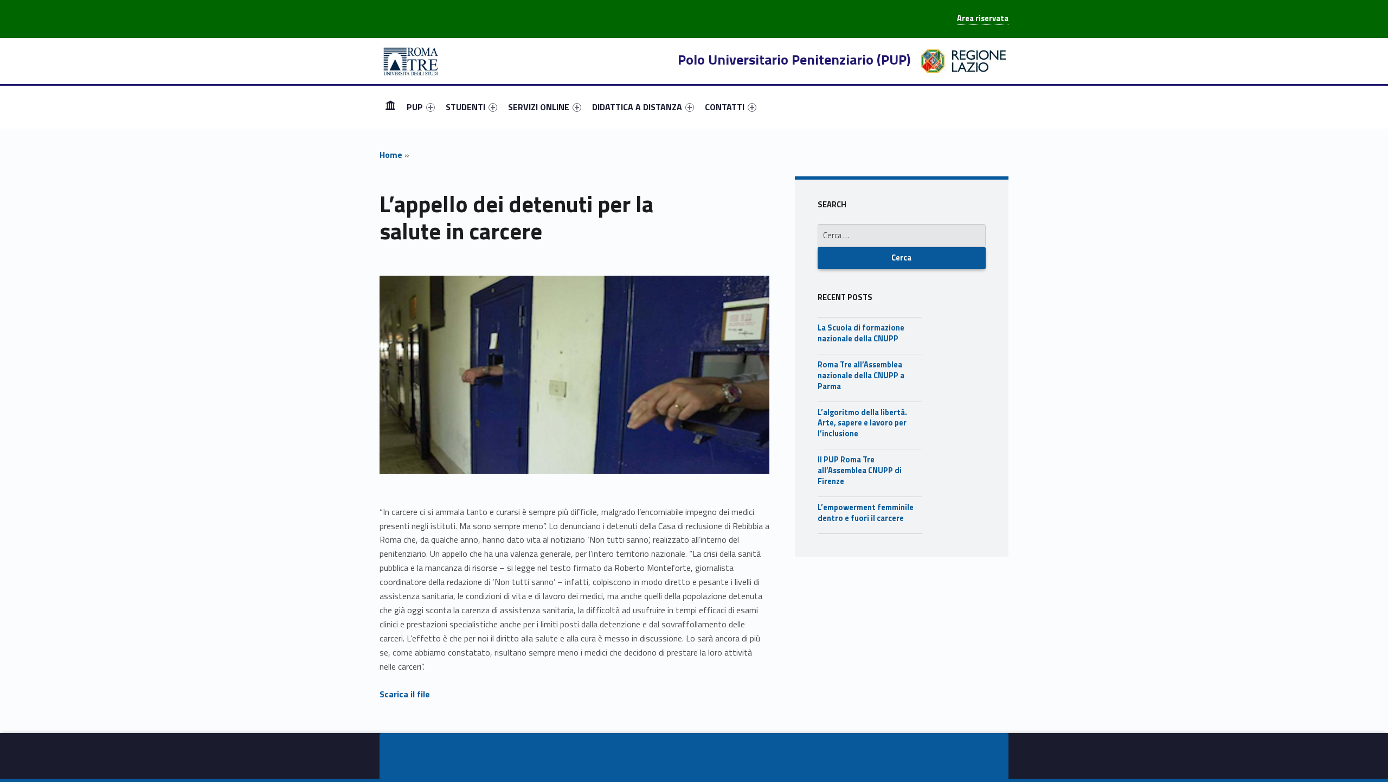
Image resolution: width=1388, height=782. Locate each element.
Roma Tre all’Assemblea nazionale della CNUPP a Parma (861, 375)
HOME (390, 107)
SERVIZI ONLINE (538, 106)
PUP (415, 106)
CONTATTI (724, 106)
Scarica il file (405, 694)
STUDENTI (465, 106)
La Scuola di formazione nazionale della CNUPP (861, 333)
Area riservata (982, 18)
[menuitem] (390, 107)
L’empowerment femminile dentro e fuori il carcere (866, 512)
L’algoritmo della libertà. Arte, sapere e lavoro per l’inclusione (862, 423)
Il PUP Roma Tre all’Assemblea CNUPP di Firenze (860, 470)
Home (391, 154)
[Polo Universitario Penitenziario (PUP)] (411, 60)
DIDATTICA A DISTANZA (637, 106)
